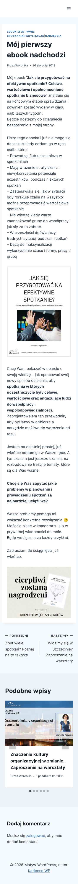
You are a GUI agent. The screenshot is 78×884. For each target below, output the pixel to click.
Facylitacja (34, 35)
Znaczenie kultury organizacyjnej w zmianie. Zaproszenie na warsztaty (37, 761)
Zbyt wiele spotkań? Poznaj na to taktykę (19, 645)
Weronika (21, 65)
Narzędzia (53, 35)
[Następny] (65, 744)
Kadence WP (39, 871)
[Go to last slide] (12, 744)
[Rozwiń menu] (69, 8)
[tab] (30, 791)
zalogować (35, 835)
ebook (11, 31)
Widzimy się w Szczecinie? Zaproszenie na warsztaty (59, 648)
